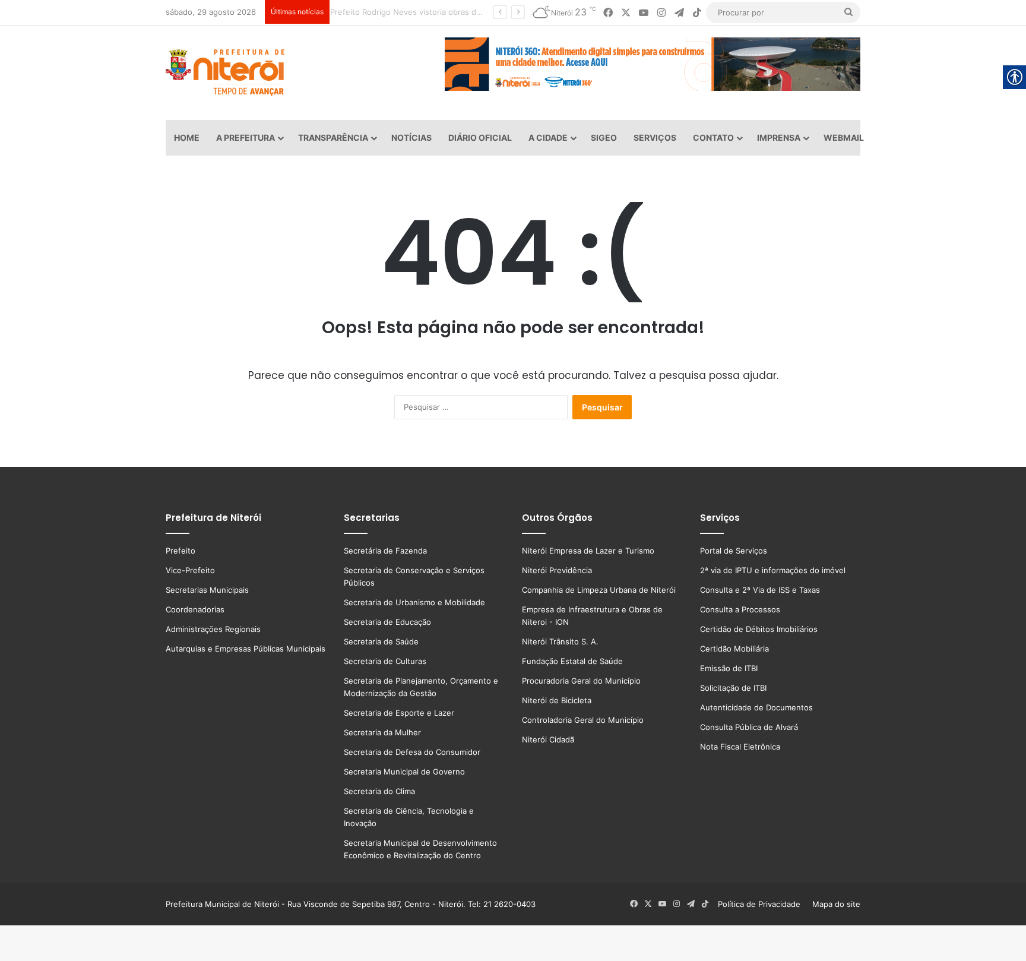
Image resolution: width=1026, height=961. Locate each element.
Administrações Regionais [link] (213, 629)
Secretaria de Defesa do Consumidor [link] (412, 752)
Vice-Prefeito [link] (190, 570)
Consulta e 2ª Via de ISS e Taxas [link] (760, 590)
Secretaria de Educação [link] (387, 622)
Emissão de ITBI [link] (729, 668)
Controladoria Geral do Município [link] (583, 720)
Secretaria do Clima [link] (379, 791)
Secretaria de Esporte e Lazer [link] (399, 712)
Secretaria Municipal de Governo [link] (404, 771)
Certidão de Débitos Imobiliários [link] (759, 629)
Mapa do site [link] (834, 904)
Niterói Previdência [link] (557, 570)
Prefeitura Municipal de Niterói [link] (222, 904)
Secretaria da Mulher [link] (382, 732)
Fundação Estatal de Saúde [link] (572, 661)
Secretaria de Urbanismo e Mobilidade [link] (414, 602)
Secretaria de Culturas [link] (385, 661)
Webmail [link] (844, 137)
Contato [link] (713, 137)
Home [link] (187, 137)
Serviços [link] (655, 137)
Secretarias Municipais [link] (207, 590)
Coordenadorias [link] (195, 609)
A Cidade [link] (548, 137)
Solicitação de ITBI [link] (733, 688)
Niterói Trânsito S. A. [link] (560, 641)
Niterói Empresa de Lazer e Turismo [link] (588, 550)
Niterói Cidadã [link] (548, 739)
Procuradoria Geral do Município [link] (581, 680)
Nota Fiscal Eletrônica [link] (740, 746)
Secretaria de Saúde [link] (381, 641)
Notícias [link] (411, 137)
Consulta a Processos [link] (740, 609)
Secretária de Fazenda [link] (385, 550)
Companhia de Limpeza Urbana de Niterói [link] (599, 590)
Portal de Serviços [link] (733, 550)
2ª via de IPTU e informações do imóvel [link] (773, 570)
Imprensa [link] (778, 137)
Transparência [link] (333, 137)
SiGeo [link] (604, 137)
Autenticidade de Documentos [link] (756, 707)
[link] (608, 13)
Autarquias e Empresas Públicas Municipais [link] (245, 648)
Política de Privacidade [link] (763, 904)
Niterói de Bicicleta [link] (556, 700)
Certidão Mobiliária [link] (734, 648)
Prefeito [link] (180, 550)
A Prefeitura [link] (245, 137)
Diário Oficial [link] (480, 137)
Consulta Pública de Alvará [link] (749, 727)
